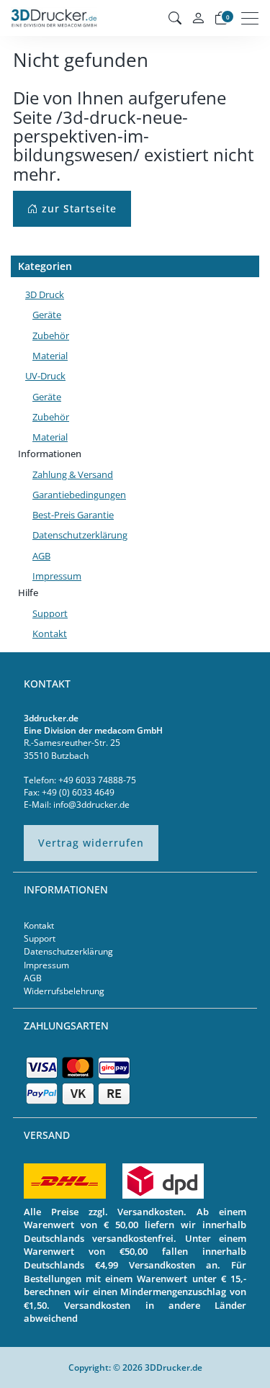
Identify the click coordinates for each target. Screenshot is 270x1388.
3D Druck (44, 294)
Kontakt (49, 633)
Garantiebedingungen (79, 494)
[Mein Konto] (198, 18)
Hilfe (28, 592)
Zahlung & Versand (72, 474)
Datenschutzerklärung (79, 534)
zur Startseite (77, 208)
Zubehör (50, 335)
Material (50, 355)
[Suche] (175, 18)
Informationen (49, 453)
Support (50, 613)
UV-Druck (45, 375)
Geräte (46, 314)
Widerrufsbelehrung (64, 991)
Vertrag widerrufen (91, 843)
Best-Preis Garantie (73, 514)
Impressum (56, 575)
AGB (41, 555)
